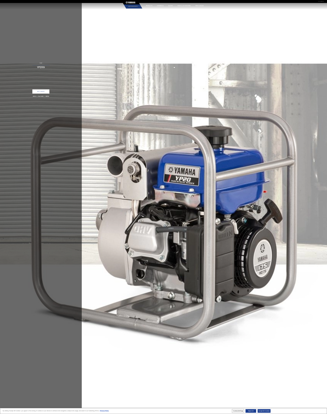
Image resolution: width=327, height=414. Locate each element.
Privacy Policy (104, 411)
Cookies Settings (238, 411)
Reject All (251, 411)
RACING (170, 6)
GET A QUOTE (41, 91)
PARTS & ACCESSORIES (184, 6)
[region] (163, 411)
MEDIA (47, 96)
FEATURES (41, 96)
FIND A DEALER (199, 6)
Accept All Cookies (264, 411)
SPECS (34, 96)
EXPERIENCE (160, 6)
